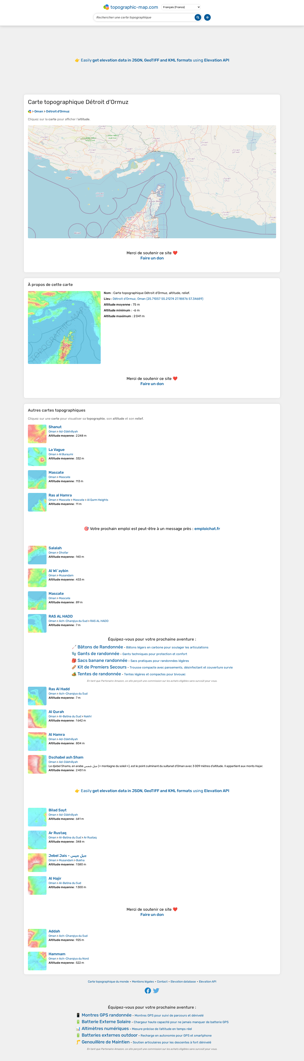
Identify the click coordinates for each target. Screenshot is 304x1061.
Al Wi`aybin (58, 570)
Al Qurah (56, 711)
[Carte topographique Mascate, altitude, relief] (37, 479)
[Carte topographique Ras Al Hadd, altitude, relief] (37, 696)
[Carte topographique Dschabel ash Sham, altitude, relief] (37, 764)
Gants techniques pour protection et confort (154, 654)
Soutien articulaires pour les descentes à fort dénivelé (172, 1042)
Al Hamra (57, 734)
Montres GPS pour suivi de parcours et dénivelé (169, 1015)
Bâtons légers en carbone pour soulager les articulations (167, 647)
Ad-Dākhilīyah (68, 431)
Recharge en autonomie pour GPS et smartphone (176, 1035)
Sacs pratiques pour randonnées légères (159, 661)
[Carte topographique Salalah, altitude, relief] (37, 555)
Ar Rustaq (57, 833)
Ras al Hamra (60, 495)
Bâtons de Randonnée (100, 646)
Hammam (57, 954)
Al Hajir (55, 878)
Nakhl (87, 716)
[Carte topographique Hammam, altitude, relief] (37, 961)
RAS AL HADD (61, 616)
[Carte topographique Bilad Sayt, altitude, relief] (37, 817)
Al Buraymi (66, 454)
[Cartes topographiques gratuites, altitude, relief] (29, 111)
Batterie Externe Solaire (106, 1021)
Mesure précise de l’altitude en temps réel (162, 1029)
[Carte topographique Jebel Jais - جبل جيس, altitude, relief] (37, 862)
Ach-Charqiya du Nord (74, 958)
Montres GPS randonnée (107, 1015)
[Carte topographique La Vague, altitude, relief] (37, 456)
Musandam (66, 575)
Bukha (80, 860)
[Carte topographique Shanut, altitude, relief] (37, 434)
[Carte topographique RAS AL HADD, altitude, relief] (37, 623)
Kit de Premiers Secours (102, 667)
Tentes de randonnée (99, 673)
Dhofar (63, 552)
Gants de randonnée (98, 653)
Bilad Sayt (58, 810)
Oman (52, 431)
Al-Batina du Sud (70, 716)
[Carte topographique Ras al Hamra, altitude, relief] (37, 502)
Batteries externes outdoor (110, 1035)
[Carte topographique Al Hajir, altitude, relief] (37, 885)
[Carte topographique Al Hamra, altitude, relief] (37, 741)
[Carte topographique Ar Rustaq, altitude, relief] (37, 840)
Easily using (155, 60)
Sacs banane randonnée (102, 660)
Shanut (55, 427)
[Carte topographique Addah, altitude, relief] (37, 938)
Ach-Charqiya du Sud (73, 621)
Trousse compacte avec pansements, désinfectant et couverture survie (181, 667)
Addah (54, 931)
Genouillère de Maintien (106, 1041)
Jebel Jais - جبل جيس (68, 855)
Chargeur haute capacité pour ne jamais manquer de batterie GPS (181, 1022)
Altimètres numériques (105, 1028)
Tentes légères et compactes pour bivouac (155, 674)
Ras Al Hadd (59, 689)
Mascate (56, 472)
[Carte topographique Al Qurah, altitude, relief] (37, 718)
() (158, 299)
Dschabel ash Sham (66, 757)
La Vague (57, 449)
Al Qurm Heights (97, 500)
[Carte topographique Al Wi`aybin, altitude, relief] (37, 577)
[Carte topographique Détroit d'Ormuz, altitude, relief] (64, 327)
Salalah (55, 548)
